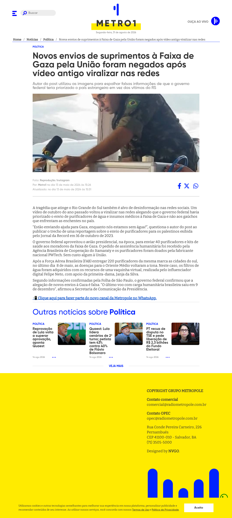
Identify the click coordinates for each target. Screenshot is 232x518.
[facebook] (179, 186)
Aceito (198, 507)
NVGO (173, 451)
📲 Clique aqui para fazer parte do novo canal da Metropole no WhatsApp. (95, 298)
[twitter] (186, 186)
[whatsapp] (195, 186)
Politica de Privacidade (165, 510)
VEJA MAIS (116, 366)
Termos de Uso (140, 510)
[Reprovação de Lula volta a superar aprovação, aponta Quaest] (72, 334)
